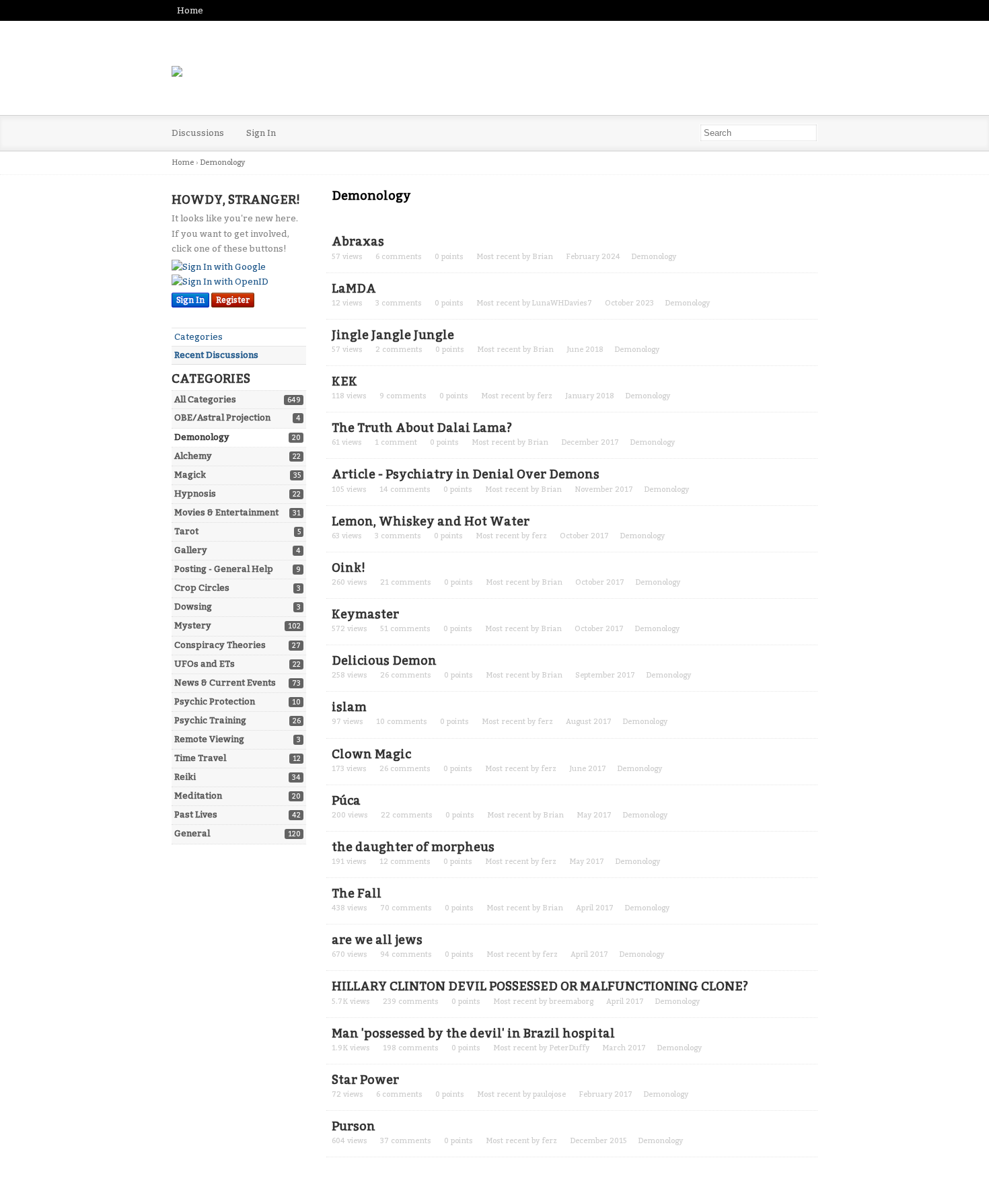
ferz (544, 396)
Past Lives (195, 814)
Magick (190, 475)
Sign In (261, 133)
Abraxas (358, 241)
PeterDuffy (569, 1048)
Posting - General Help (223, 569)
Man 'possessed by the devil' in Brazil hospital (473, 1033)
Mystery (192, 625)
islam (349, 707)
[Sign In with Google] (219, 267)
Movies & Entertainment (226, 512)
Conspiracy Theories (220, 645)
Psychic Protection (214, 701)
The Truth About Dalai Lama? (422, 428)
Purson (353, 1126)
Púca (346, 800)
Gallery (190, 550)
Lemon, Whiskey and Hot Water (430, 521)
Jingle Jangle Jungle (393, 335)
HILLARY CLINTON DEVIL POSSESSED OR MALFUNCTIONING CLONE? (540, 986)
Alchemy (193, 456)
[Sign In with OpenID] (220, 282)
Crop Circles (201, 588)
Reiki (185, 777)
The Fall (356, 893)
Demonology (201, 437)
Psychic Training (210, 720)
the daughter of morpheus (413, 847)
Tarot (186, 531)
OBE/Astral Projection (222, 417)
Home (190, 10)
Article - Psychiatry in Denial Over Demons (465, 474)
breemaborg (571, 1001)
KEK (344, 381)
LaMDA (354, 288)
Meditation (198, 796)
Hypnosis (195, 493)
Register (233, 300)
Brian (542, 256)
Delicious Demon (384, 660)
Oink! (348, 567)
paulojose (549, 1094)
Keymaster (365, 614)
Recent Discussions (216, 355)
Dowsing (193, 607)
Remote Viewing (209, 739)
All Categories (205, 399)
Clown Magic (371, 754)
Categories (198, 337)
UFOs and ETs (204, 664)
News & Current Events (225, 683)
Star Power (365, 1080)
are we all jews (377, 940)
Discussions (198, 133)
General (192, 833)
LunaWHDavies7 (562, 303)
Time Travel (200, 758)
